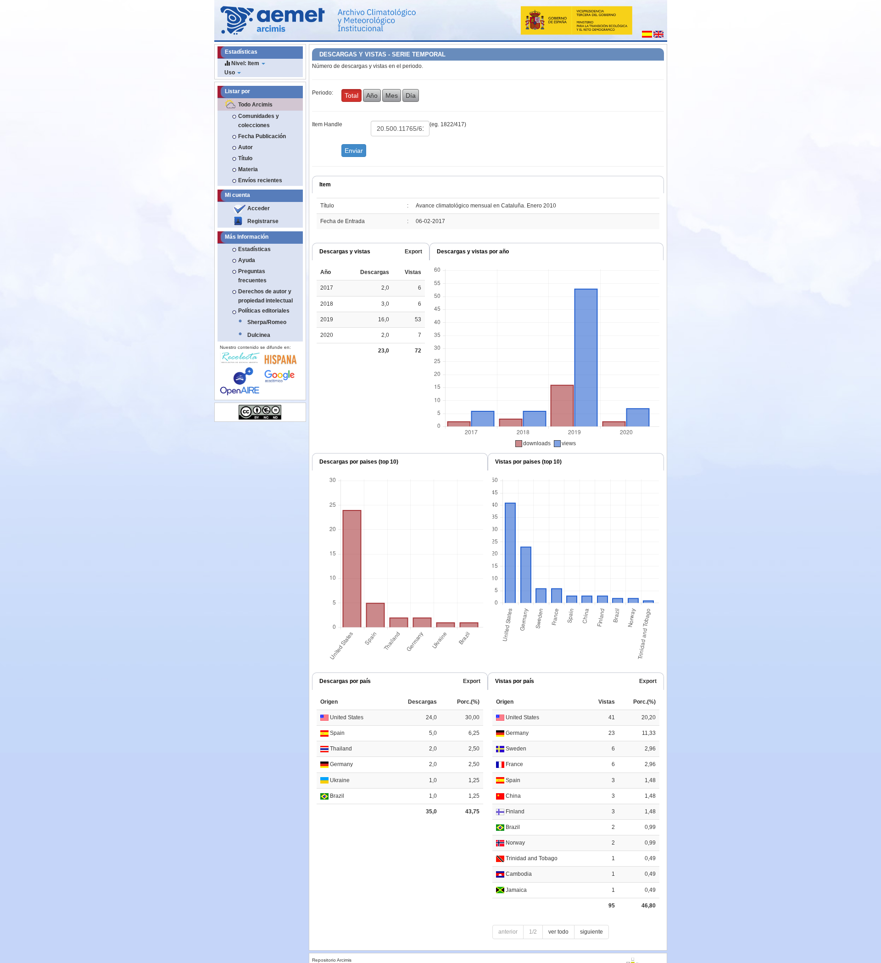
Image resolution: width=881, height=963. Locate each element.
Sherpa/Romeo (266, 322)
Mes (391, 95)
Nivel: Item (245, 63)
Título (245, 158)
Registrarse (263, 221)
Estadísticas (254, 249)
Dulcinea (258, 335)
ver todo (558, 932)
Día (411, 95)
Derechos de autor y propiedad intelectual (265, 296)
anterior (508, 932)
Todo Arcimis (255, 104)
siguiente (591, 932)
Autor (245, 147)
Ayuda (246, 260)
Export (413, 251)
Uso (230, 72)
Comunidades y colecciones (258, 121)
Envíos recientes (260, 180)
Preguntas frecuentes (252, 276)
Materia (248, 169)
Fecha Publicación (262, 136)
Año (372, 95)
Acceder (258, 208)
